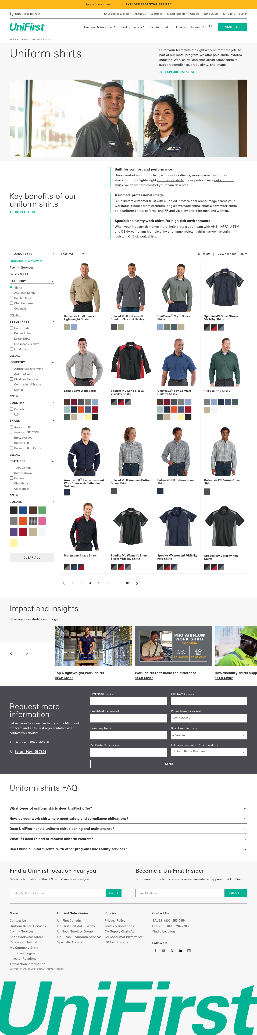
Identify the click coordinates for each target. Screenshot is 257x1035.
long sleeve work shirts (183, 206)
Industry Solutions (188, 27)
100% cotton (22, 467)
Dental (18, 389)
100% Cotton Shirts (217, 390)
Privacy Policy (115, 921)
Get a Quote (211, 13)
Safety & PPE (19, 274)
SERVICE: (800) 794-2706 (170, 926)
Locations (156, 13)
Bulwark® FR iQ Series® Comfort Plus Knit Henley (127, 317)
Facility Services (131, 27)
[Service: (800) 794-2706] (11, 742)
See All (15, 315)
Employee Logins (22, 953)
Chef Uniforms (23, 303)
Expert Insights (176, 13)
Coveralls (20, 308)
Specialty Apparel (70, 942)
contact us (24, 212)
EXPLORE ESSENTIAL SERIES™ (149, 4)
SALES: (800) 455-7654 (169, 921)
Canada (19, 409)
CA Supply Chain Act (120, 931)
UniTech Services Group (75, 931)
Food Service (22, 349)
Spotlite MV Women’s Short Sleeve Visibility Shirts (129, 557)
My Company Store (24, 948)
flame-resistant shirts (190, 231)
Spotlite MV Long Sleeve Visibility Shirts (127, 392)
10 (127, 583)
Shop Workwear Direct (26, 937)
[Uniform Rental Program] (209, 751)
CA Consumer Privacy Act (123, 937)
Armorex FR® (22, 427)
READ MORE (64, 678)
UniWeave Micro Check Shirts (173, 317)
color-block (21, 488)
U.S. (17, 414)
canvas (19, 478)
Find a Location (163, 931)
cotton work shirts (170, 180)
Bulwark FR (21, 443)
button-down (23, 473)
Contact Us (229, 27)
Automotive (22, 374)
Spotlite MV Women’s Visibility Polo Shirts (177, 557)
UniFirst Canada (69, 921)
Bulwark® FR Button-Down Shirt (175, 481)
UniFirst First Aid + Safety (76, 926)
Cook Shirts (21, 328)
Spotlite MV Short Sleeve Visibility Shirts (221, 318)
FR (166, 211)
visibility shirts (186, 211)
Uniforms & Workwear (98, 27)
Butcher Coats (23, 298)
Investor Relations (23, 958)
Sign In (243, 13)
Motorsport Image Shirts (80, 555)
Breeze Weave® (24, 437)
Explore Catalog (179, 72)
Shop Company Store (116, 13)
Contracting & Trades (27, 384)
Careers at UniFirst (23, 942)
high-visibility (157, 231)
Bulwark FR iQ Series (27, 448)
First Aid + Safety (161, 27)
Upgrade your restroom (101, 4)
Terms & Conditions (119, 926)
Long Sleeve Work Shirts (80, 390)
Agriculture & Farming (28, 368)
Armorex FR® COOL (27, 432)
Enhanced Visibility (26, 344)
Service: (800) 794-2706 (32, 742)
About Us (140, 13)
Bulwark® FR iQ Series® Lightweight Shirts (80, 317)
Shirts (18, 287)
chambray (21, 483)
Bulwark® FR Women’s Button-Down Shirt (131, 481)
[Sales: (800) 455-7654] (11, 751)
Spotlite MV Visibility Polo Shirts (221, 557)
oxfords (150, 211)
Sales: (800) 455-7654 (30, 752)
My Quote (229, 13)
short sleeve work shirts (219, 206)
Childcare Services (26, 379)
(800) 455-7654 (27, 13)
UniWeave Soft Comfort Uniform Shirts (174, 392)
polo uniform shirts (129, 211)
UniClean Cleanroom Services (79, 937)
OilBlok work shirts (142, 236)
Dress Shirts (22, 338)
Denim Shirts (22, 333)
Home (13, 39)
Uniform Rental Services (28, 926)
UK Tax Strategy (116, 942)
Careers (194, 13)
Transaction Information (27, 964)
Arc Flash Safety (24, 293)
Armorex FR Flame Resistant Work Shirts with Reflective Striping (84, 483)
